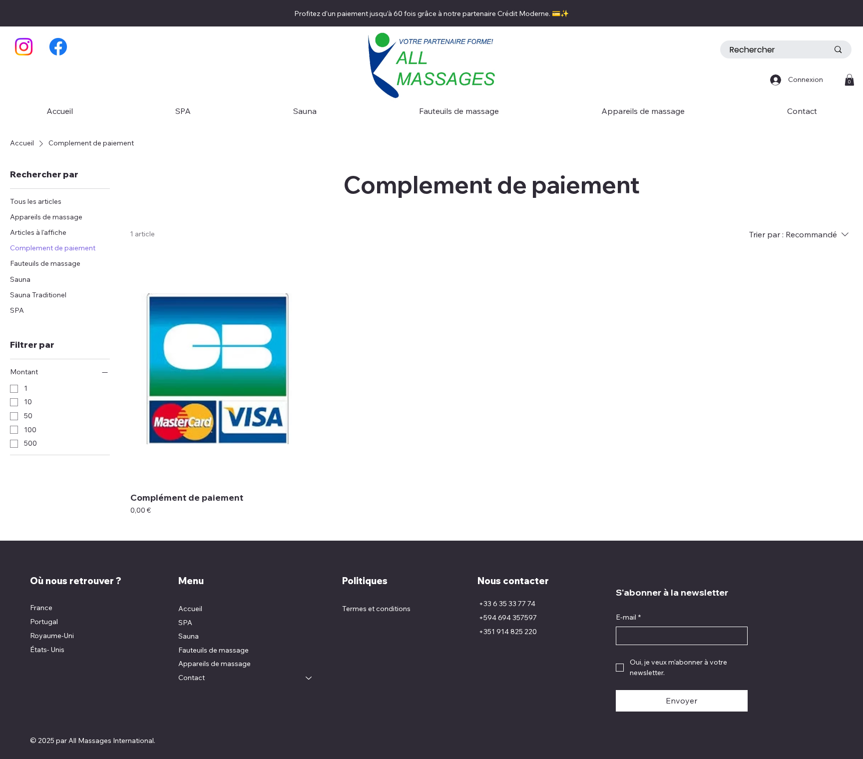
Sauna (188, 636)
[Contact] (309, 678)
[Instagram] (23, 46)
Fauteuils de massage (213, 650)
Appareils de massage (214, 663)
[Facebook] (58, 46)
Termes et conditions (376, 608)
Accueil (190, 608)
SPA (185, 622)
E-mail (628, 617)
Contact (191, 677)
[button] (850, 79)
